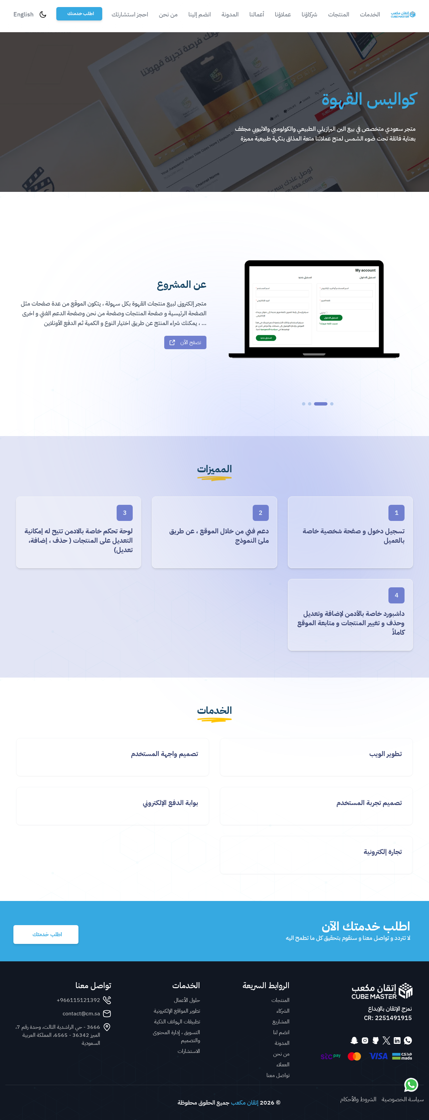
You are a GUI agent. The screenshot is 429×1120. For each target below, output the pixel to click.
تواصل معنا (278, 1075)
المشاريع (281, 1022)
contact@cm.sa (81, 1014)
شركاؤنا (309, 14)
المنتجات (338, 14)
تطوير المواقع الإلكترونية (177, 1011)
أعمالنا (256, 14)
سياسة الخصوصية (403, 1099)
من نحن (168, 14)
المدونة (230, 14)
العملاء (283, 1065)
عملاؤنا (283, 14)
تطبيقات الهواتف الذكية (177, 1022)
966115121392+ (78, 1000)
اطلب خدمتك (80, 13)
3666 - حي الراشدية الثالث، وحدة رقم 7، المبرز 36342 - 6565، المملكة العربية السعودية (57, 1035)
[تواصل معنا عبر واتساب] (411, 1084)
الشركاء (283, 1011)
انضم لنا (281, 1032)
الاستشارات (189, 1051)
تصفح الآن (190, 342)
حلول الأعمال (187, 1000)
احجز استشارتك (130, 14)
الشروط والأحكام (358, 1099)
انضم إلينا (199, 14)
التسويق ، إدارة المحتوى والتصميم (176, 1036)
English (23, 14)
